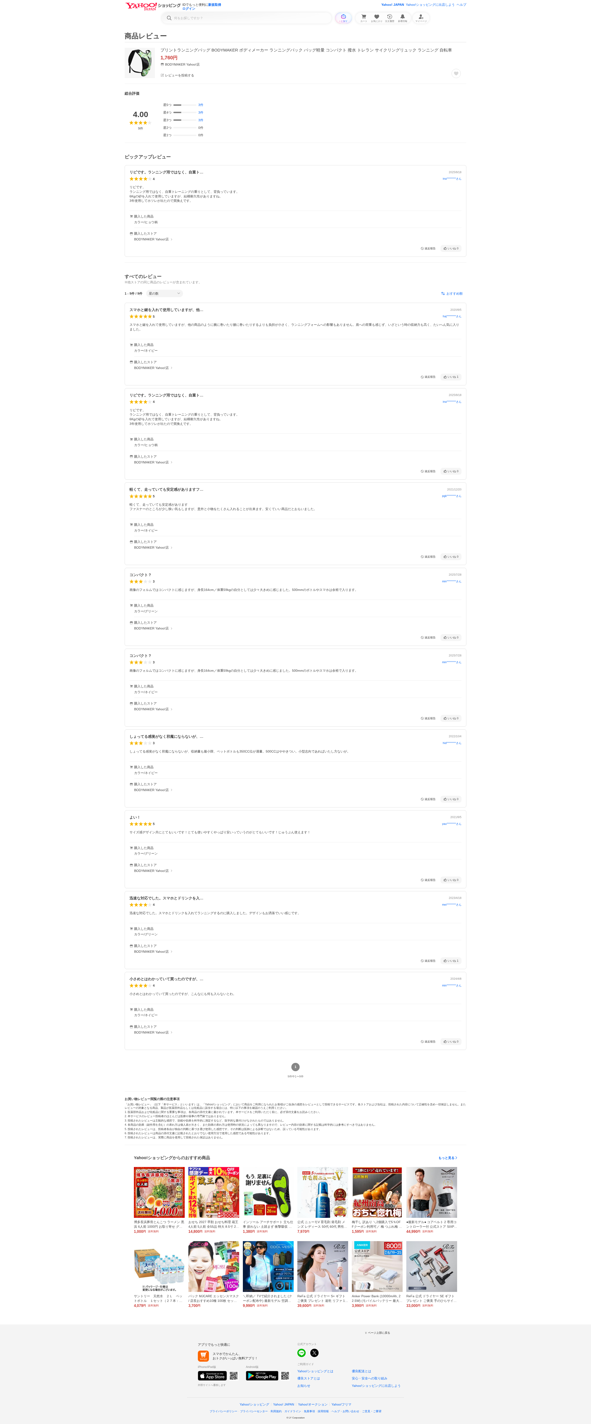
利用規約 (276, 1411)
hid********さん (452, 743)
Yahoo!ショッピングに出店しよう (430, 4)
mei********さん (451, 904)
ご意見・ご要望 (371, 1411)
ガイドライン (292, 1411)
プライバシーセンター (254, 1411)
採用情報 (323, 1411)
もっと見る (446, 1158)
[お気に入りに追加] (456, 73)
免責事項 (309, 1411)
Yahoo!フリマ (341, 1404)
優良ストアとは (308, 1378)
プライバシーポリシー (223, 1411)
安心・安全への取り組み (369, 1378)
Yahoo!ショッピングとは (315, 1371)
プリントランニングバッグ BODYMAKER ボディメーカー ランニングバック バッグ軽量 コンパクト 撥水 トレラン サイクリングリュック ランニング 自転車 (306, 50)
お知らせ (303, 1386)
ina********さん (452, 178)
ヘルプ (461, 4)
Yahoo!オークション (313, 1404)
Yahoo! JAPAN (392, 4)
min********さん (451, 581)
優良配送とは (361, 1371)
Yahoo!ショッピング (254, 1404)
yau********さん (451, 823)
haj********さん (452, 316)
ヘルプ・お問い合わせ (345, 1411)
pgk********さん (451, 496)
